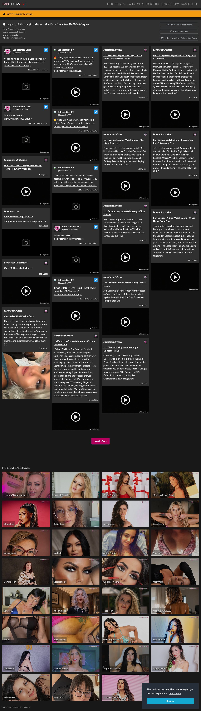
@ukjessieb (75, 178)
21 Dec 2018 (88, 299)
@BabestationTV (64, 53)
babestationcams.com (82, 182)
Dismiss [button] (170, 701)
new (176, 4)
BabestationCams (22, 49)
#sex (65, 185)
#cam (56, 178)
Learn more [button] (175, 693)
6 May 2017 (88, 190)
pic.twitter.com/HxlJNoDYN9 (68, 70)
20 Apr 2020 (38, 123)
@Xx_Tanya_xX (78, 287)
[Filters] (196, 4)
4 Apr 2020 (88, 243)
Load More (100, 441)
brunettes (152, 4)
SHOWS (14, 4)
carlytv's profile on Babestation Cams (180, 38)
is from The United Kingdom (75, 24)
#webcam (58, 185)
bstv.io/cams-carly (36, 62)
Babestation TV (66, 49)
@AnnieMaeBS (61, 287)
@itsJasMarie (89, 178)
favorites (187, 4)
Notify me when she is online (180, 25)
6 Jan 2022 (88, 75)
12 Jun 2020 (38, 70)
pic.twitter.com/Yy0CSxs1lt (75, 126)
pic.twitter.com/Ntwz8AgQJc (68, 294)
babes (131, 4)
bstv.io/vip (67, 67)
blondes (166, 4)
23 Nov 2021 (88, 131)
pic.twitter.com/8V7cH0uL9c (82, 185)
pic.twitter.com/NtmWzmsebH (68, 238)
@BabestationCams (20, 53)
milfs (140, 4)
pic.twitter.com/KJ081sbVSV (18, 118)
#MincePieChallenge (67, 291)
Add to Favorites (180, 31)
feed (110, 4)
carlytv (10, 24)
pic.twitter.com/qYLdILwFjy (17, 65)
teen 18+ (120, 4)
